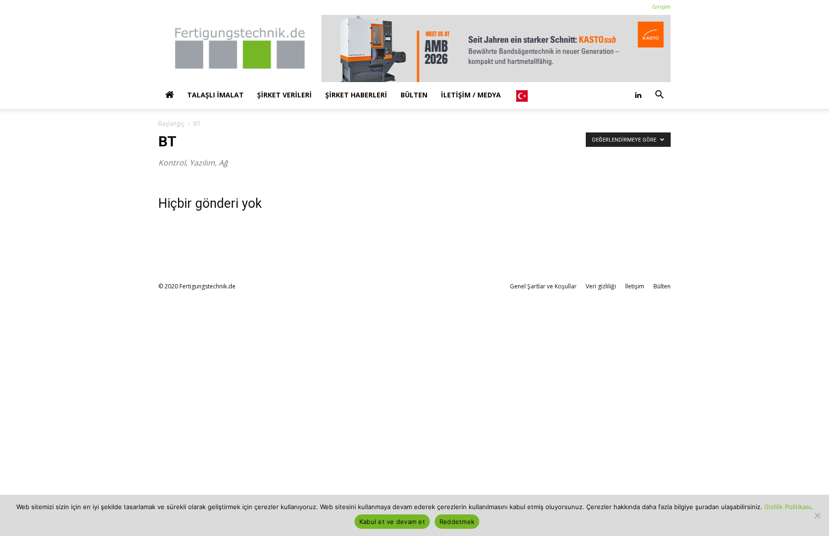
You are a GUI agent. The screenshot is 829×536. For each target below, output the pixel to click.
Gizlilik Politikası (787, 507)
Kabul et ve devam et (392, 521)
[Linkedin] (638, 95)
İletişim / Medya (471, 94)
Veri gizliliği (601, 286)
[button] (659, 95)
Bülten (414, 94)
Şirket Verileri (284, 94)
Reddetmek (456, 521)
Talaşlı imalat (215, 94)
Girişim (661, 6)
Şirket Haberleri (356, 94)
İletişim (634, 286)
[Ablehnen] (817, 515)
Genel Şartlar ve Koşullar (543, 286)
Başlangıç (171, 123)
